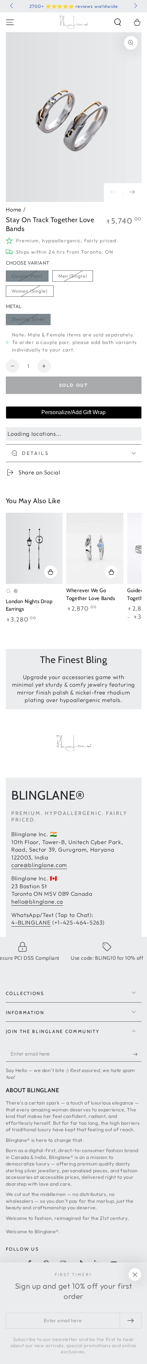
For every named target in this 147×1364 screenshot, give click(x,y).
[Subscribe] (137, 1054)
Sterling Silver (28, 319)
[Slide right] (135, 6)
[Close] (135, 1274)
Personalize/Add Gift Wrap (73, 412)
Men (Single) (72, 276)
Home (14, 209)
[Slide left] (12, 6)
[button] (118, 22)
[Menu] (9, 22)
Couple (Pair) (27, 276)
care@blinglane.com (39, 864)
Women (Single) (30, 291)
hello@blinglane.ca (37, 901)
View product (50, 572)
